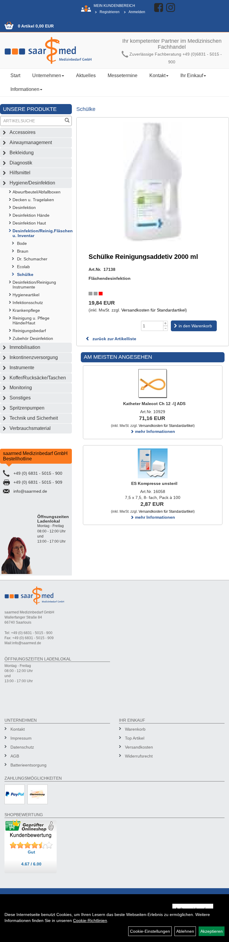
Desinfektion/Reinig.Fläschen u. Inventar (42, 233)
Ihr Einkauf (191, 75)
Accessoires (22, 132)
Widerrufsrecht (139, 756)
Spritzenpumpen (27, 407)
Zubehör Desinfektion (33, 338)
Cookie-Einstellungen (150, 931)
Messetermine (122, 75)
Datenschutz (22, 747)
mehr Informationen (154, 431)
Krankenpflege (26, 310)
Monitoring (21, 387)
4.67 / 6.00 (31, 864)
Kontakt (157, 75)
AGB (14, 756)
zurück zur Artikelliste (113, 338)
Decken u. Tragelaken (33, 199)
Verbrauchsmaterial (30, 428)
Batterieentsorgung (28, 765)
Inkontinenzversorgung (34, 357)
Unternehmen (46, 75)
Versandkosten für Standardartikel (153, 310)
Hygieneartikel (26, 294)
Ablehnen (185, 931)
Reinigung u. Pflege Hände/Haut (31, 320)
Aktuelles (86, 75)
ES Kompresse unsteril (154, 483)
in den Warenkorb (195, 325)
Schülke (25, 274)
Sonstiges (20, 397)
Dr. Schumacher (32, 259)
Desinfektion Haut (29, 223)
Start (15, 75)
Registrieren (110, 12)
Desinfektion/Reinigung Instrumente (34, 284)
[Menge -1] (165, 328)
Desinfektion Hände (31, 215)
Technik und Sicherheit (34, 418)
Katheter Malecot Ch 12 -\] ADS (154, 403)
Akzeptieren (211, 931)
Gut (31, 852)
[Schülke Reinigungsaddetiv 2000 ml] (152, 181)
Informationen (24, 89)
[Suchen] (67, 121)
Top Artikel (134, 738)
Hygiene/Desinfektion (32, 182)
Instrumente (22, 367)
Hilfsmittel (20, 172)
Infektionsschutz (28, 302)
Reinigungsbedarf (29, 330)
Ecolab (23, 266)
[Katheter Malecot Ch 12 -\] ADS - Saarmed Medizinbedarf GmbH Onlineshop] (152, 384)
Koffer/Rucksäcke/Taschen (38, 377)
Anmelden (137, 12)
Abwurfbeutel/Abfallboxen (37, 192)
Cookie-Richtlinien (90, 920)
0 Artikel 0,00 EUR (36, 26)
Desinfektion (24, 207)
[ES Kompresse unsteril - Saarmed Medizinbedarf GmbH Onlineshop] (152, 463)
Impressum (21, 738)
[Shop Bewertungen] (31, 845)
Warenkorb (135, 729)
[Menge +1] (165, 323)
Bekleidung (22, 152)
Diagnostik (21, 162)
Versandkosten (139, 747)
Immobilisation (25, 347)
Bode (22, 243)
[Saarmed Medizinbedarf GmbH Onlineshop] (57, 50)
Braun (22, 251)
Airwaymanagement (31, 142)
